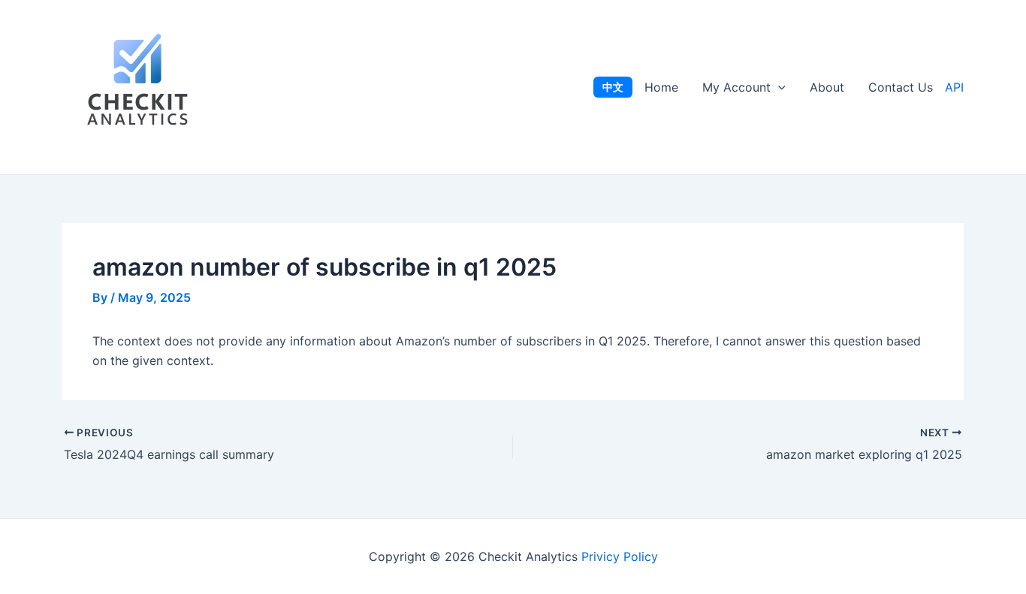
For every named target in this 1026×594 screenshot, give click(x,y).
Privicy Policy (619, 556)
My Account (736, 87)
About (827, 87)
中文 (612, 86)
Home (661, 87)
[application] (778, 87)
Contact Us (900, 87)
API (954, 87)
